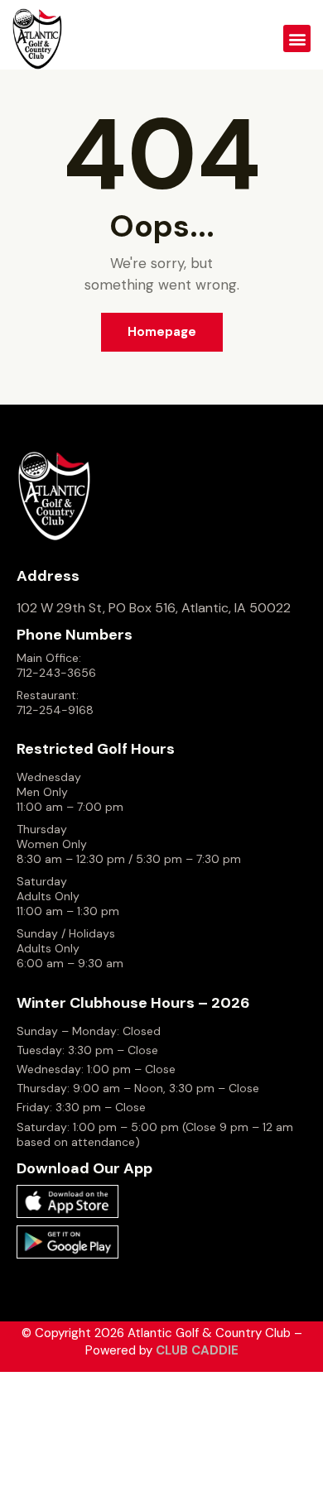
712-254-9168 (55, 709)
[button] (297, 38)
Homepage (162, 332)
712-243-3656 (56, 672)
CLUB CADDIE (197, 1350)
